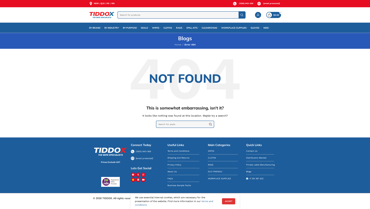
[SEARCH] (242, 15)
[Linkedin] (138, 180)
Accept (228, 201)
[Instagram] (143, 175)
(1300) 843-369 (246, 3)
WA (113, 3)
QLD (102, 3)
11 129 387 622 (256, 178)
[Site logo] (102, 14)
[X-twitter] (138, 175)
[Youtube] (143, 180)
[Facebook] (133, 175)
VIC (108, 3)
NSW (96, 3)
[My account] (258, 15)
